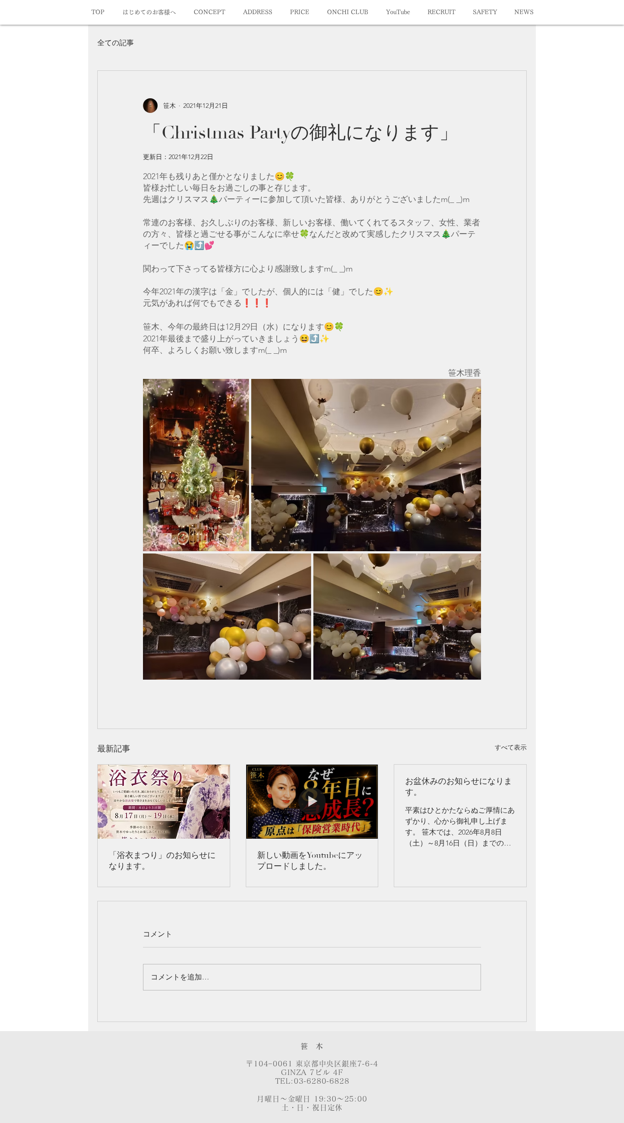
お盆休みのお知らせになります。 (458, 787)
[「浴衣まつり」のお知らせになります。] (164, 802)
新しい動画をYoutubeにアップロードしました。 (310, 861)
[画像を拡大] (196, 465)
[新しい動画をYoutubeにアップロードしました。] (312, 802)
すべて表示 (511, 747)
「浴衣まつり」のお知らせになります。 (162, 861)
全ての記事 (115, 42)
